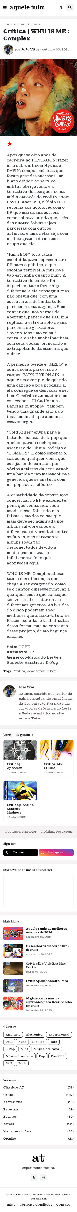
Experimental (59, 1034)
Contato (63, 1204)
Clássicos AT (38, 1087)
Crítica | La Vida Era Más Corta (46, 965)
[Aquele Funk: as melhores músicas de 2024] (13, 933)
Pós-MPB (57, 1056)
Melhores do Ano (38, 1131)
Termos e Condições (36, 1204)
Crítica (34, 24)
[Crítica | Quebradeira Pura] (13, 985)
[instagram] (43, 1177)
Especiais (38, 1109)
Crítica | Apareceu (14, 766)
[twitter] (34, 1177)
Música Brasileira (19, 1056)
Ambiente (13, 1034)
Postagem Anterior (21, 831)
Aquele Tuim (20, 1194)
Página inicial (14, 24)
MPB (24, 1049)
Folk (9, 1042)
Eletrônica (34, 1034)
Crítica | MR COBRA (53, 766)
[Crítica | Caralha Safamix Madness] (20, 790)
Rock (22, 1063)
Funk (22, 1042)
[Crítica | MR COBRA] (57, 750)
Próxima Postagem (56, 831)
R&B (9, 1063)
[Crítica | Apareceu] (20, 750)
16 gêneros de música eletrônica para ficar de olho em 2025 (49, 1002)
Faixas (38, 1124)
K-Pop (51, 671)
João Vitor (36, 671)
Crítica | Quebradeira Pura (47, 981)
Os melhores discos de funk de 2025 (47, 948)
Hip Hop (38, 1042)
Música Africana (46, 1049)
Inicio (11, 1204)
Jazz (54, 1042)
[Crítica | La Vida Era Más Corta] (13, 968)
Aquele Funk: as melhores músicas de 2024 (46, 930)
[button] (5, 6)
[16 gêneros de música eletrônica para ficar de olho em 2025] (13, 1003)
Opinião (38, 1138)
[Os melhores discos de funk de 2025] (13, 951)
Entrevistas (38, 1102)
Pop (42, 1056)
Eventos (38, 1116)
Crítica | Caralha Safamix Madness (20, 808)
